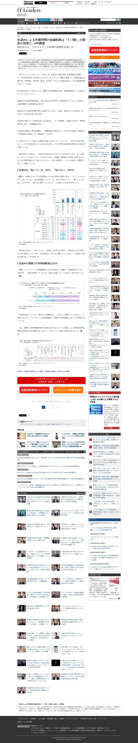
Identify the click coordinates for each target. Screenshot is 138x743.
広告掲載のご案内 (52, 718)
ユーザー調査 (46, 424)
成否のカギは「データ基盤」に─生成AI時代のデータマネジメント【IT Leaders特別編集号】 (48, 466)
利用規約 (33, 718)
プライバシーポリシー (72, 718)
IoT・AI (101, 2)
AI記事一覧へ (81, 33)
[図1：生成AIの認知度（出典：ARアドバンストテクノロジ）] (51, 240)
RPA (61, 23)
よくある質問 (28, 722)
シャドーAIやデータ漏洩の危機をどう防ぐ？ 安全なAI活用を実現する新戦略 (72, 595)
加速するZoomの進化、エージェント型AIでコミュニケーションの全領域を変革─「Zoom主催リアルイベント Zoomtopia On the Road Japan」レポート (72, 665)
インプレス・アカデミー (38, 733)
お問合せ (19, 722)
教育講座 (93, 3)
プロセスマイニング (46, 23)
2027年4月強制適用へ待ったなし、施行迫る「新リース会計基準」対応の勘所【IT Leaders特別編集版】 (51, 459)
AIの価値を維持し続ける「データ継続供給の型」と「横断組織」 (99, 238)
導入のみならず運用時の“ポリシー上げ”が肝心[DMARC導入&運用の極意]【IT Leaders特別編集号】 (50, 479)
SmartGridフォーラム (103, 728)
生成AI (39, 424)
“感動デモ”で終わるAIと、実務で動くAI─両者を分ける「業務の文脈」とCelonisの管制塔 (72, 499)
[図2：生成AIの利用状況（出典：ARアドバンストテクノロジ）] (51, 305)
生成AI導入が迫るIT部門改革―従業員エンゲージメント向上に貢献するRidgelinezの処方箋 (72, 676)
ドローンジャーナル (110, 730)
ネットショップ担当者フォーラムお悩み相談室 (65, 730)
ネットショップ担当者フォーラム (41, 730)
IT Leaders (29, 10)
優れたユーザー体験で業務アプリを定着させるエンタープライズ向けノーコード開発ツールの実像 (38, 649)
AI (56, 23)
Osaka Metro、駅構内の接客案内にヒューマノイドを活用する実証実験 (73, 436)
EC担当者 (86, 2)
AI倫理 (53, 424)
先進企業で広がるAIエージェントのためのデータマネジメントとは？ (72, 635)
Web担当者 (80, 2)
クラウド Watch (91, 728)
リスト (28, 53)
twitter (18, 15)
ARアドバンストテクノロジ (29, 424)
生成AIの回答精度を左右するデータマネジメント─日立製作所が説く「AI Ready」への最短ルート (38, 622)
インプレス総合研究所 (78, 728)
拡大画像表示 (23, 244)
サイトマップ (102, 718)
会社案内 (61, 718)
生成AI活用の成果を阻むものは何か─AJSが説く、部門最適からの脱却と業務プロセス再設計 (38, 513)
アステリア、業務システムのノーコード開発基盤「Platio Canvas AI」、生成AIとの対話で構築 (38, 444)
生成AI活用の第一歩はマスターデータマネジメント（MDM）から (99, 213)
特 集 (56, 20)
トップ (21, 21)
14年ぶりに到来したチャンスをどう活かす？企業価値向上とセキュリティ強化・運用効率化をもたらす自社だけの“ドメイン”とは (99, 367)
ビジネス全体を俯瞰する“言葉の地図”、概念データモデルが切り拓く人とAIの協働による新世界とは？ (38, 595)
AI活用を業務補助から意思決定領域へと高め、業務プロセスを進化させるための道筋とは (72, 567)
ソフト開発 (94, 2)
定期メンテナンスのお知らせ (98, 116)
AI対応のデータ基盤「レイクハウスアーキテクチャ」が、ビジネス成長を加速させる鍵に (72, 526)
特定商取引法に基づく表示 (88, 718)
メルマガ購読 (41, 718)
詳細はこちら (113, 598)
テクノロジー (43, 20)
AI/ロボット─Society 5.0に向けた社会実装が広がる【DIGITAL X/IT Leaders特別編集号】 (47, 472)
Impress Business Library (97, 39)
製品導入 (67, 3)
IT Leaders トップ (22, 27)
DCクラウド (54, 3)
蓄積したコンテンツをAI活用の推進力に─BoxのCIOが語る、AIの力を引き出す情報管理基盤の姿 (73, 444)
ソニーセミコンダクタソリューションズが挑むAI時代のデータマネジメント (72, 608)
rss (25, 15)
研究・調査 (108, 2)
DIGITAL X (100, 730)
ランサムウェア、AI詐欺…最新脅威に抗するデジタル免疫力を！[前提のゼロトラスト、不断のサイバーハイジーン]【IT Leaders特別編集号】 (51, 486)
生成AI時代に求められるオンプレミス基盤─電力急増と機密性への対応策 (38, 690)
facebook (21, 15)
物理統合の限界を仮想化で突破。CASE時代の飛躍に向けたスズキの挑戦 (72, 622)
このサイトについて (23, 718)
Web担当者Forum (65, 728)
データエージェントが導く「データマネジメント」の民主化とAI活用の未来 (72, 513)
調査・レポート (49, 27)
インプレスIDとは (96, 44)
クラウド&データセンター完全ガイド (42, 728)
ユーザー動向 (32, 23)
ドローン (86, 3)
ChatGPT (58, 424)
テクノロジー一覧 (35, 27)
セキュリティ (70, 23)
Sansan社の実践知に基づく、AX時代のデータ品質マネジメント (99, 170)
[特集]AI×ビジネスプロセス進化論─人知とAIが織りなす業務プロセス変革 (104, 399)
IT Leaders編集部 (36, 50)
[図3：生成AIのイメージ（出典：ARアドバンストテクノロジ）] (51, 361)
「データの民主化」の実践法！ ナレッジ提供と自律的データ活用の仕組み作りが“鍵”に (72, 581)
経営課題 (31, 20)
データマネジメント (83, 23)
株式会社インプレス (37, 726)
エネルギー (80, 3)
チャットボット (66, 424)
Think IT (56, 728)
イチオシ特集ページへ (110, 428)
